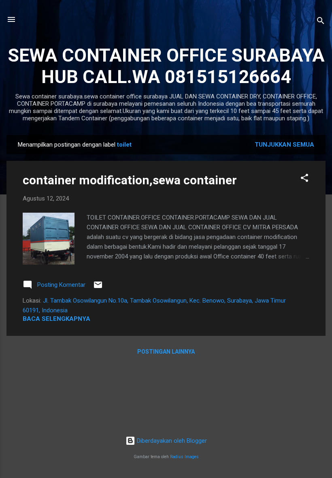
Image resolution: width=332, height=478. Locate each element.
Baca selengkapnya (56, 318)
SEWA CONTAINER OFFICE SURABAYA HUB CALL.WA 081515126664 (166, 66)
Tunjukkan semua (284, 144)
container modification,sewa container (130, 180)
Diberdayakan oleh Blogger (171, 440)
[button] (304, 179)
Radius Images (184, 456)
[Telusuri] (321, 22)
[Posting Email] (98, 287)
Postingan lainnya (166, 351)
